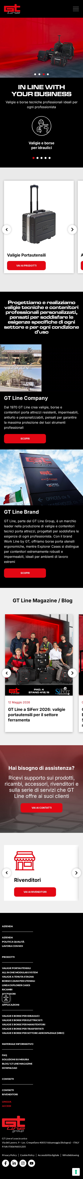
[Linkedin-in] (14, 1163)
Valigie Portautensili (16, 968)
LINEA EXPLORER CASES (16, 985)
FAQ (4, 1055)
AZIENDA (7, 937)
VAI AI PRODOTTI (26, 265)
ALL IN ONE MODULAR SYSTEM (20, 972)
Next (72, 229)
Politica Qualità (13, 941)
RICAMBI (7, 989)
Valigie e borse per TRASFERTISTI (23, 1028)
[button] (76, 9)
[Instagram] (22, 1163)
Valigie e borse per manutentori (23, 1024)
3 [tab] (41, 158)
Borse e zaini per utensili (18, 980)
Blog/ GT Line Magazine (17, 1063)
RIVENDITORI (10, 1094)
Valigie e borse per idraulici (20, 1015)
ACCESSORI (9, 993)
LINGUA (6, 1101)
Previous (6, 229)
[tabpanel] (41, 132)
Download (9, 1067)
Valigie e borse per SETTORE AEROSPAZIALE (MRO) (33, 1032)
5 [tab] (50, 158)
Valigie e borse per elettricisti (22, 1020)
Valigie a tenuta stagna (18, 976)
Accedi (6, 1105)
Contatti (8, 1090)
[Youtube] (31, 1163)
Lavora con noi (12, 945)
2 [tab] (37, 158)
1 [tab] (33, 158)
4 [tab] (46, 158)
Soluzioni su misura (15, 1059)
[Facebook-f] (5, 1163)
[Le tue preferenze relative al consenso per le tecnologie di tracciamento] (76, 1172)
